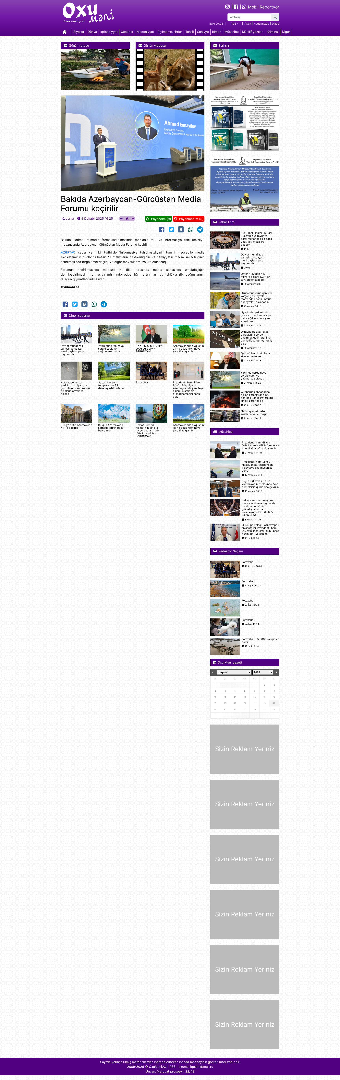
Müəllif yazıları (252, 32)
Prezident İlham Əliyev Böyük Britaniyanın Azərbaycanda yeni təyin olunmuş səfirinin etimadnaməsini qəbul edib (188, 389)
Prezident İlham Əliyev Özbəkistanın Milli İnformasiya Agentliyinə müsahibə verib (260, 445)
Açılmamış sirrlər (169, 32)
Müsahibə (232, 32)
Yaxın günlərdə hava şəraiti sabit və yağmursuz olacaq (111, 348)
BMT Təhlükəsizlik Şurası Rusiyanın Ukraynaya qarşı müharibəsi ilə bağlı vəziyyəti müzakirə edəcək (256, 238)
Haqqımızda (261, 23)
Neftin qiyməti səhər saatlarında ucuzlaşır (254, 413)
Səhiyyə (203, 32)
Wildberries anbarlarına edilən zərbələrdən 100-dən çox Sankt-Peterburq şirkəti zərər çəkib (257, 397)
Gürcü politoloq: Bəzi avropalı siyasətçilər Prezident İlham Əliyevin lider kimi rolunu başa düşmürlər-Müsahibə (260, 530)
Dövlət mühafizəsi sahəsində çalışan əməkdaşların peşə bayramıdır (72, 350)
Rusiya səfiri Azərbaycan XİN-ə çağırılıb (76, 426)
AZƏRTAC (68, 252)
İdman (216, 32)
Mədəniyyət (145, 32)
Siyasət (78, 32)
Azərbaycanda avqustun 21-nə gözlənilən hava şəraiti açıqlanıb (188, 348)
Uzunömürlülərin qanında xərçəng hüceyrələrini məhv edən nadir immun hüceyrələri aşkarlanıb (256, 298)
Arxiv (248, 23)
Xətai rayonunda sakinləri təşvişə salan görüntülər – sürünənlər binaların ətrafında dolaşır (75, 388)
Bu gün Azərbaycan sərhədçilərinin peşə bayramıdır (110, 427)
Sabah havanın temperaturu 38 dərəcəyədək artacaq (111, 385)
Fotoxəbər (142, 382)
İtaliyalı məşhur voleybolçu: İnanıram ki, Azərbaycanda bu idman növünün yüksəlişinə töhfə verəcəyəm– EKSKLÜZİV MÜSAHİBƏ (259, 508)
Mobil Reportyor (263, 7)
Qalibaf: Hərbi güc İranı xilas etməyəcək (255, 355)
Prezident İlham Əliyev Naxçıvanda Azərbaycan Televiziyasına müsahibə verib (257, 466)
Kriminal (273, 32)
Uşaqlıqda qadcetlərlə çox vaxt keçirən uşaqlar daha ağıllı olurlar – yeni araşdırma (256, 317)
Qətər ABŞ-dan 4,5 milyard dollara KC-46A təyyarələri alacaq (255, 276)
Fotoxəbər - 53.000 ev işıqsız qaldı (260, 641)
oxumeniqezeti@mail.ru (195, 1067)
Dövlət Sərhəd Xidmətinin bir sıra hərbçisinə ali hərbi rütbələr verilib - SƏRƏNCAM (147, 430)
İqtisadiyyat (109, 32)
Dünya (92, 32)
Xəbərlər (127, 32)
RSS (173, 1067)
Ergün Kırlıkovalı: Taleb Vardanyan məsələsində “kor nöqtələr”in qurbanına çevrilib (260, 484)
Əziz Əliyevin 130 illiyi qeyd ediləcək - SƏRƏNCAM (149, 348)
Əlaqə (275, 23)
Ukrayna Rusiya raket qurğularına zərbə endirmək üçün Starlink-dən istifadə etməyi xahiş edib (256, 337)
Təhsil (189, 32)
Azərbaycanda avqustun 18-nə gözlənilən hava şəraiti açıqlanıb (188, 427)
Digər (286, 32)
